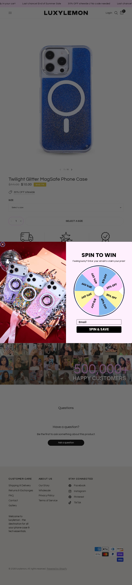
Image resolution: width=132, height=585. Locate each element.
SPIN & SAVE (99, 329)
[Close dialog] (3, 244)
